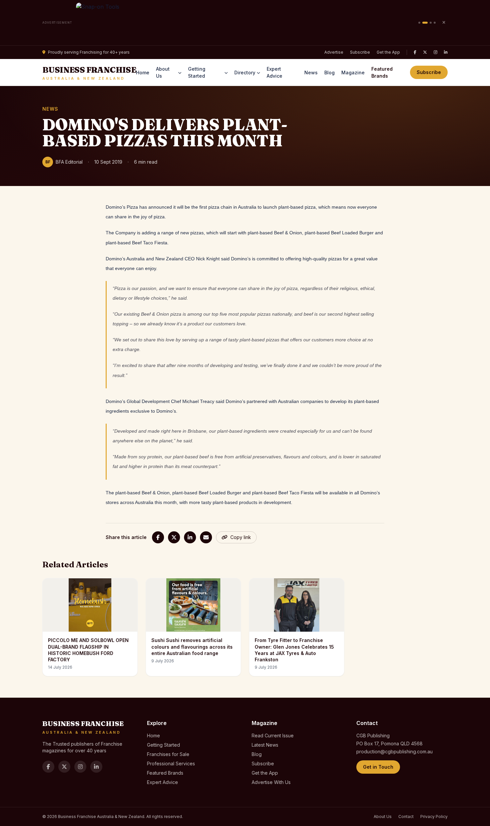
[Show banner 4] (435, 23)
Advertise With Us (271, 782)
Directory (244, 72)
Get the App (388, 52)
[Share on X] (174, 537)
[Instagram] (435, 52)
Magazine (353, 72)
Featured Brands (382, 72)
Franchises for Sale (168, 754)
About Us (163, 72)
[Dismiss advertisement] (444, 23)
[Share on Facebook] (158, 537)
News (311, 72)
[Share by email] (206, 537)
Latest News (265, 745)
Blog (329, 72)
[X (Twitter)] (425, 52)
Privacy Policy (434, 816)
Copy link (240, 537)
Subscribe (360, 52)
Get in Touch (378, 767)
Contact (406, 816)
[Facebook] (415, 52)
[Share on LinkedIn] (190, 537)
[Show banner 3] (431, 23)
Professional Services (171, 763)
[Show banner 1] (419, 23)
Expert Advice (274, 72)
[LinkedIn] (446, 52)
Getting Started (196, 72)
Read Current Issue (273, 735)
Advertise (333, 52)
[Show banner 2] (425, 23)
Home (142, 72)
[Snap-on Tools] (245, 23)
